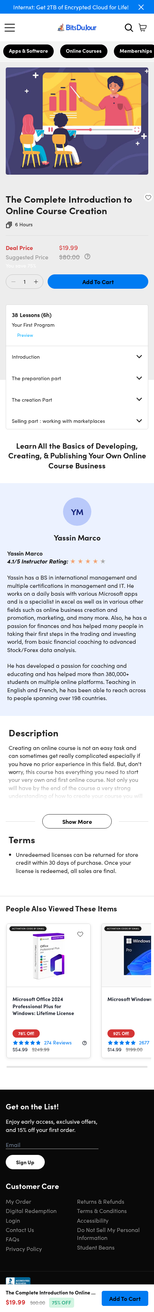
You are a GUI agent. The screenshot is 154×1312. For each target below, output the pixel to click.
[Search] (129, 27)
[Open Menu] (11, 27)
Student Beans (96, 1247)
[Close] (141, 7)
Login (13, 1220)
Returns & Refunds (100, 1201)
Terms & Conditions (102, 1210)
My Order (18, 1201)
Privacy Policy (24, 1248)
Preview (25, 335)
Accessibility (93, 1220)
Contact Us (20, 1229)
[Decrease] (13, 282)
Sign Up (25, 1162)
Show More (77, 821)
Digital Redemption (31, 1210)
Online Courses (84, 50)
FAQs (12, 1239)
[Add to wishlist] (148, 197)
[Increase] (36, 282)
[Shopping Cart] (142, 27)
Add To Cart (98, 281)
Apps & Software (28, 50)
